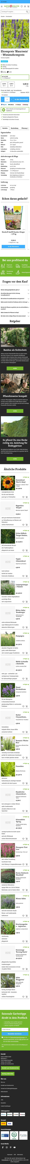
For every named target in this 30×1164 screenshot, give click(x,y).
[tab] (5, 128)
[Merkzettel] (21, 6)
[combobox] (13, 12)
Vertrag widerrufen (7, 1074)
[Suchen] (27, 12)
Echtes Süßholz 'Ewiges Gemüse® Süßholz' (22, 534)
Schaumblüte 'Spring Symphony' (20, 821)
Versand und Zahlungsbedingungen (9, 1088)
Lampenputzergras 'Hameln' (22, 586)
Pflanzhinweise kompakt (15, 396)
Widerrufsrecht (4, 1091)
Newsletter (3, 1103)
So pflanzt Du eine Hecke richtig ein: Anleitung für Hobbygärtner (15, 443)
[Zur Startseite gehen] (11, 6)
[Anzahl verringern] (2, 99)
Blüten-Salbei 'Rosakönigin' (20, 611)
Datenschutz (20, 1154)
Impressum (9, 1154)
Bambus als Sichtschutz (15, 350)
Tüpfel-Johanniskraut (21, 560)
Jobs (2, 1099)
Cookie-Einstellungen (5, 1106)
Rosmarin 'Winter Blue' (22, 742)
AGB (20, 1039)
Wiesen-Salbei (21, 899)
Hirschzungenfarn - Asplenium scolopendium (22, 925)
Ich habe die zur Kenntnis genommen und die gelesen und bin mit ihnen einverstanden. (15, 1039)
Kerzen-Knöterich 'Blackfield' (22, 874)
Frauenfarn (20, 766)
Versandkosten (5, 1160)
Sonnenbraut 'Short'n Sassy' (21, 481)
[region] (15, 33)
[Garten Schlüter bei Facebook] (3, 1147)
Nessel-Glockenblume (21, 688)
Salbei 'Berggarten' (20, 979)
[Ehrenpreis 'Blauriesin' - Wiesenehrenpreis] (15, 33)
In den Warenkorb (21, 99)
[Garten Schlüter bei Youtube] (14, 1147)
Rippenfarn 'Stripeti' (20, 507)
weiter (15, 368)
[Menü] (1, 6)
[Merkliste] (23, 497)
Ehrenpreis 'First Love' (21, 848)
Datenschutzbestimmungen (17, 1037)
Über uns (3, 1082)
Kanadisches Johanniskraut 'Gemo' (21, 793)
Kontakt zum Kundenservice (7, 1064)
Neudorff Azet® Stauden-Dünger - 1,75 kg (13, 233)
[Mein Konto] (25, 6)
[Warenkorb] (28, 6)
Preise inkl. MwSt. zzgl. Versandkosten (11, 90)
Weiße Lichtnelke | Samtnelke (22, 663)
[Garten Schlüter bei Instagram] (7, 1147)
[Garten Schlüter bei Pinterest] (11, 1147)
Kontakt (4, 1)
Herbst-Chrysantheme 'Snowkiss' (21, 716)
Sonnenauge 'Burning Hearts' (21, 951)
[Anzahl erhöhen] (11, 99)
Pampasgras (20, 636)
